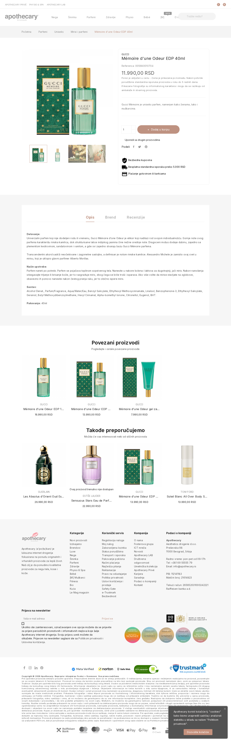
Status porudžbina (112, 551)
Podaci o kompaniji (145, 581)
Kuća (73, 588)
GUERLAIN (44, 492)
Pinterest (146, 146)
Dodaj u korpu (160, 129)
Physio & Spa (77, 570)
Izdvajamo (76, 544)
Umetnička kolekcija (146, 566)
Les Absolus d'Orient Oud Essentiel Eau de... (43, 496)
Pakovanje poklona (113, 558)
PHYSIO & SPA (36, 5)
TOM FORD (187, 492)
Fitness (74, 581)
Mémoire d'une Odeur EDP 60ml (91, 409)
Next (115, 95)
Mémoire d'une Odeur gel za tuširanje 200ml (139, 409)
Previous (19, 95)
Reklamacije (109, 570)
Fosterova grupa (143, 544)
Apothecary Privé (144, 570)
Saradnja (139, 577)
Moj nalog (107, 544)
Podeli (133, 146)
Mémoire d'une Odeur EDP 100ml (43, 409)
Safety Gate (109, 588)
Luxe (72, 551)
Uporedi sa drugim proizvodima (142, 139)
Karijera (138, 573)
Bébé (73, 573)
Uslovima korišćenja (33, 642)
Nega (73, 555)
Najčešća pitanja (111, 566)
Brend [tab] (110, 217)
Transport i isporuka (113, 555)
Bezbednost (109, 596)
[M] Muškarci (77, 577)
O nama (138, 540)
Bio (72, 585)
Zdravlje (74, 566)
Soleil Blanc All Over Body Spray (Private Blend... (187, 496)
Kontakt (138, 585)
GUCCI (44, 404)
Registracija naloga (113, 540)
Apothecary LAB (143, 555)
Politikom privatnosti (90, 638)
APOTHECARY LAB (56, 5)
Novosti (138, 551)
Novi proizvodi (78, 540)
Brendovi (75, 547)
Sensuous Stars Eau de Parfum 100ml (91, 500)
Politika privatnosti (112, 577)
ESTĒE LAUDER (91, 496)
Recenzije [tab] (136, 217)
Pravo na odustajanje (114, 573)
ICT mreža (140, 547)
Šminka (74, 558)
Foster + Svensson (87, 676)
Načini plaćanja (111, 562)
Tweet (139, 146)
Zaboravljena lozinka (114, 547)
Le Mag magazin (79, 592)
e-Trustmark (109, 592)
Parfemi (74, 562)
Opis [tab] (90, 217)
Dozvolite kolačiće (198, 732)
